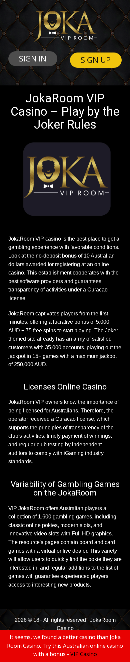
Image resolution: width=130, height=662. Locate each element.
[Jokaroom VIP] (65, 26)
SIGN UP (96, 59)
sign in (32, 58)
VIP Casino (83, 654)
